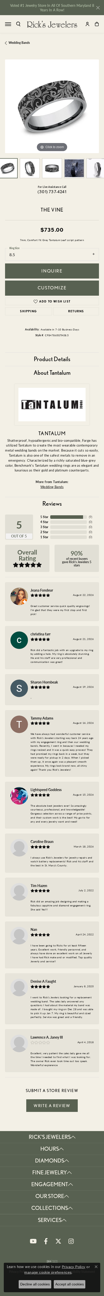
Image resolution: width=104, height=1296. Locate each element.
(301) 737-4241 (52, 191)
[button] (18, 24)
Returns (76, 311)
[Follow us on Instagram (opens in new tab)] (71, 1241)
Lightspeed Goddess (46, 789)
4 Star (44, 522)
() (90, 517)
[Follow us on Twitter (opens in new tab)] (58, 1241)
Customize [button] (52, 287)
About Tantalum (52, 372)
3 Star (44, 527)
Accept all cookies (69, 1284)
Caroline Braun (42, 841)
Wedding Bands (19, 43)
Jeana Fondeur (42, 590)
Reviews (52, 503)
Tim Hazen (39, 885)
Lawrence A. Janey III (47, 1037)
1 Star (44, 537)
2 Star (44, 532)
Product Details (52, 359)
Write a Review (52, 1105)
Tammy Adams (42, 718)
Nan (34, 929)
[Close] (98, 8)
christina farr (40, 633)
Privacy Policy (73, 1267)
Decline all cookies (35, 1284)
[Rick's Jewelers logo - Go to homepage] (52, 24)
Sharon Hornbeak (44, 682)
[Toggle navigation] (8, 24)
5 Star (44, 517)
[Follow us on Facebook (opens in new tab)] (46, 1241)
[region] (52, 106)
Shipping (28, 311)
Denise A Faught (43, 981)
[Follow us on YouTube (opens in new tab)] (33, 1241)
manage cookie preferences (47, 1272)
